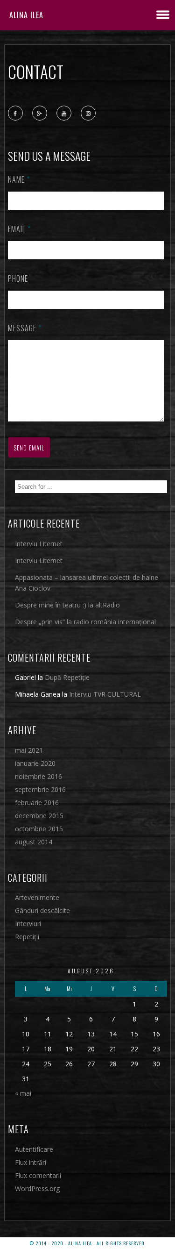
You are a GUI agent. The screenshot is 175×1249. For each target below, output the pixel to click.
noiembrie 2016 (38, 776)
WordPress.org (37, 1188)
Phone (18, 278)
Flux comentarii (38, 1175)
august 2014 (33, 841)
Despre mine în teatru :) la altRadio (67, 604)
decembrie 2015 (39, 815)
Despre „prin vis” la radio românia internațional (85, 621)
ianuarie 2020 (35, 763)
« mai (23, 1093)
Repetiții (27, 936)
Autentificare (34, 1149)
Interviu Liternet (39, 543)
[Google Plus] (40, 113)
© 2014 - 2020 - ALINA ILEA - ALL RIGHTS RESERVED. (87, 1243)
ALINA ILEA (26, 15)
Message (25, 328)
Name (19, 179)
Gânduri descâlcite (42, 910)
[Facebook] (15, 113)
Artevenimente (37, 897)
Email (19, 229)
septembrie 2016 (40, 789)
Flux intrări (30, 1162)
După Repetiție (67, 677)
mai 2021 (29, 750)
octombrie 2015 (39, 828)
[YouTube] (64, 113)
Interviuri (28, 923)
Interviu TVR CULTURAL (105, 694)
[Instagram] (88, 113)
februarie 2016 (37, 802)
